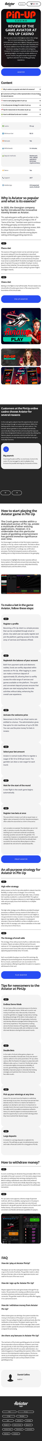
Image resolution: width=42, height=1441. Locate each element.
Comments (29, 1429)
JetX (8, 1420)
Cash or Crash (17, 1425)
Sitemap (6, 1433)
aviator (21, 72)
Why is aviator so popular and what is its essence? (19, 89)
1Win (9, 1412)
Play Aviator (21, 975)
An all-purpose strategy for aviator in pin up (17, 105)
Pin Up (26, 1412)
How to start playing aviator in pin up (15, 101)
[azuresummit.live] (10, 4)
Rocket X (6, 1425)
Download (19, 1429)
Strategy (28, 1420)
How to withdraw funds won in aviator (15, 114)
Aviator (22, 4)
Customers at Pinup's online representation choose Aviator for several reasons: (21, 95)
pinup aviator (21, 859)
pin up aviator (21, 299)
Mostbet (22, 1416)
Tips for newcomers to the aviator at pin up (16, 110)
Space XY (28, 1425)
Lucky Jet (19, 1420)
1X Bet (8, 1416)
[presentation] (6, 493)
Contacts (15, 1433)
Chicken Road (7, 1429)
